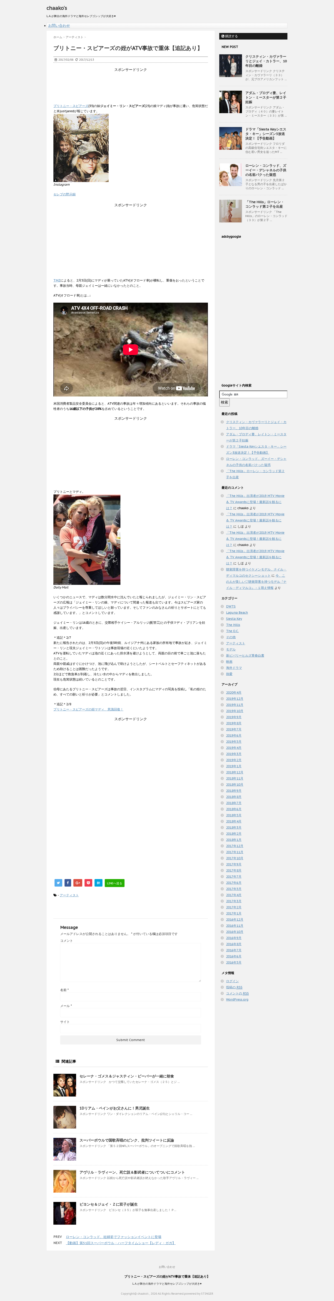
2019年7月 (234, 729)
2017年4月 (234, 895)
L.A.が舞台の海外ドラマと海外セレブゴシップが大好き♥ (167, 1283)
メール (66, 1006)
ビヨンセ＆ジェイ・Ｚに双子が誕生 (109, 1204)
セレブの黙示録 (64, 194)
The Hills (233, 625)
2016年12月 (234, 919)
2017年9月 (234, 864)
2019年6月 (234, 735)
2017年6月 (234, 883)
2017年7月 (234, 877)
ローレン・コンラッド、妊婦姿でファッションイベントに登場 (113, 1237)
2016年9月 (234, 938)
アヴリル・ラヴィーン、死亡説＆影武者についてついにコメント (132, 1172)
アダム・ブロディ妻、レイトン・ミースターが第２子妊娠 (265, 97)
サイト (65, 1022)
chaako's (57, 8)
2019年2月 (234, 760)
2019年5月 (234, 742)
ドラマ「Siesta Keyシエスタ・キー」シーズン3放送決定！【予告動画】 (265, 133)
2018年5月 (234, 815)
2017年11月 (234, 852)
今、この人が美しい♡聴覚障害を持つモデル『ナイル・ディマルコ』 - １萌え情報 (256, 581)
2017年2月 (234, 907)
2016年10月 (234, 932)
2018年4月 (234, 821)
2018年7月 (234, 803)
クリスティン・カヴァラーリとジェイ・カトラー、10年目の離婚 (266, 61)
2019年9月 (234, 717)
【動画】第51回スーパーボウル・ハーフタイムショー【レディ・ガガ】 (121, 1243)
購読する (231, 36)
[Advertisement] (136, 82)
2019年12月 (234, 699)
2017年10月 (234, 858)
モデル (231, 649)
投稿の (234, 987)
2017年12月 (234, 846)
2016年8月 (234, 944)
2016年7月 (234, 950)
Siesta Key (234, 619)
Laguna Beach (237, 613)
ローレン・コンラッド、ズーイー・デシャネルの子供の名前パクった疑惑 (265, 170)
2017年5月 (234, 889)
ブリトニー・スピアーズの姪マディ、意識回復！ (88, 709)
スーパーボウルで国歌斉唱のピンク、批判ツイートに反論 (127, 1140)
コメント (66, 941)
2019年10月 (234, 711)
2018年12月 (234, 772)
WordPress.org (237, 999)
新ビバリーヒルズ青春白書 (245, 655)
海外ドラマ (234, 668)
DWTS (231, 606)
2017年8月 (234, 870)
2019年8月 (234, 723)
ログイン (232, 981)
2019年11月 (234, 705)
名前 (64, 990)
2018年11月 (234, 778)
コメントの (237, 993)
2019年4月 (234, 748)
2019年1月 (234, 766)
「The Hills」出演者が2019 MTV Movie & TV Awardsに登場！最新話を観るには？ (255, 502)
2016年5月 (234, 962)
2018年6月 (234, 809)
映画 (229, 662)
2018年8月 (234, 797)
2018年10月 (234, 785)
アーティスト (69, 895)
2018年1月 (234, 840)
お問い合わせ (59, 25)
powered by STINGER (198, 1293)
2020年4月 (234, 692)
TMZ (56, 280)
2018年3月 (234, 827)
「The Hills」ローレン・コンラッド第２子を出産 (264, 204)
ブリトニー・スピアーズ (70, 106)
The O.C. (232, 631)
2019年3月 (234, 754)
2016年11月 (234, 926)
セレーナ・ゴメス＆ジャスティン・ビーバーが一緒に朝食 (127, 1076)
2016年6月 (234, 956)
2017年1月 (234, 913)
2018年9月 (234, 791)
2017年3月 (234, 901)
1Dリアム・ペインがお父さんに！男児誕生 (115, 1108)
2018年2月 (234, 834)
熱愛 (229, 674)
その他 (231, 637)
